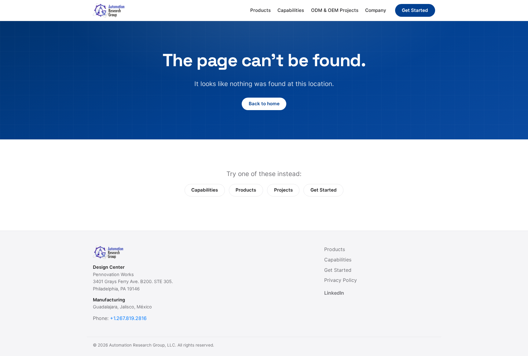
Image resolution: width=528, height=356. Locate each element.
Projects (283, 190)
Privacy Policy (340, 280)
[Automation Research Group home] (108, 10)
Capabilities (290, 10)
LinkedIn (334, 293)
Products (260, 10)
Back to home (264, 103)
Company (375, 10)
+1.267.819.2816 (128, 318)
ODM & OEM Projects (334, 10)
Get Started (415, 10)
